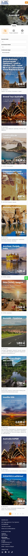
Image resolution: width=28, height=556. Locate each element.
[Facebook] (5, 552)
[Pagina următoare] (20, 514)
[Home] (2, 552)
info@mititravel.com (6, 542)
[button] (14, 52)
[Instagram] (9, 552)
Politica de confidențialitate (8, 528)
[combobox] (14, 47)
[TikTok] (12, 552)
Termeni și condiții (5, 526)
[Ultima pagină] (23, 514)
